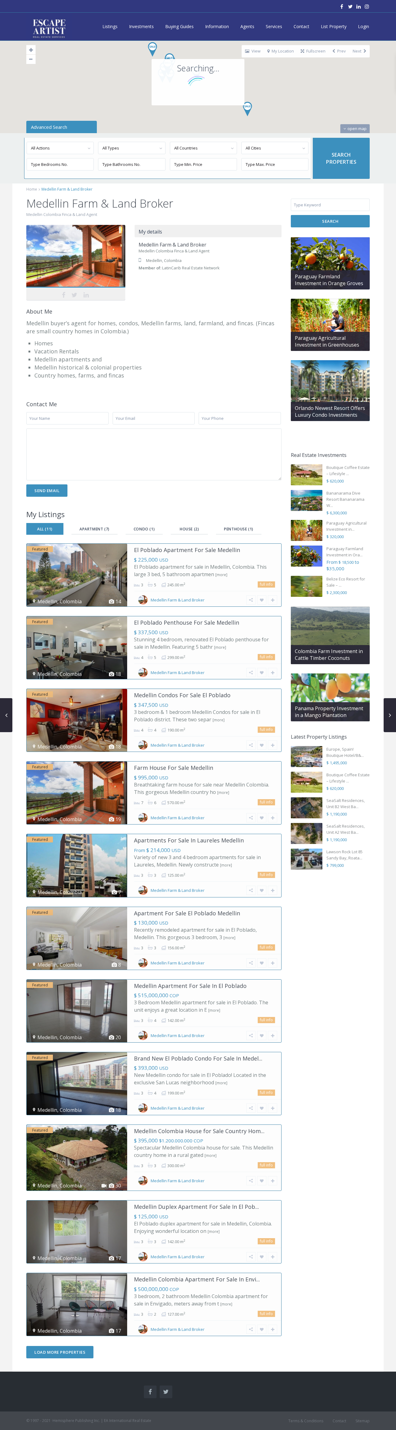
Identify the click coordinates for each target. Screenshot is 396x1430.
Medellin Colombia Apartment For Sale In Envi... (197, 1279)
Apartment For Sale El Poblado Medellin (187, 913)
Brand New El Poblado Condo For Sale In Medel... (198, 1058)
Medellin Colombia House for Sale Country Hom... (199, 1131)
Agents (247, 26)
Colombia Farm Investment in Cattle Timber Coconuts (329, 654)
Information (217, 26)
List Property (333, 26)
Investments (141, 26)
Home (31, 189)
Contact (301, 26)
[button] (250, 111)
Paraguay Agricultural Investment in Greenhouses (327, 341)
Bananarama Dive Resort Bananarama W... (345, 499)
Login (363, 26)
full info (266, 584)
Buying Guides (179, 26)
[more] (221, 574)
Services (274, 26)
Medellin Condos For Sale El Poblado (182, 695)
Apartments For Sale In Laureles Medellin (189, 840)
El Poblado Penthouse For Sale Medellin (186, 622)
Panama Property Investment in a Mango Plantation (329, 712)
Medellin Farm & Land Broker (75, 257)
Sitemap (362, 1421)
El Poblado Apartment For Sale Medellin (187, 550)
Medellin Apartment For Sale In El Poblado (190, 985)
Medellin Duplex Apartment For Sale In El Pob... (196, 1206)
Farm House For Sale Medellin (173, 767)
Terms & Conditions (305, 1421)
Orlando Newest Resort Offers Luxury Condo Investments (330, 411)
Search (330, 221)
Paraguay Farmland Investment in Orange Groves (329, 280)
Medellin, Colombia (164, 260)
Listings (110, 26)
